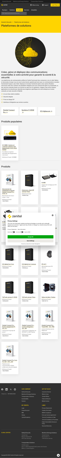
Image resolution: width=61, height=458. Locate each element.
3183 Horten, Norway (47, 438)
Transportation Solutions (37, 1)
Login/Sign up (55, 5)
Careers (24, 401)
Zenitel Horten (45, 435)
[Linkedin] (6, 389)
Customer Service (46, 391)
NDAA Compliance (46, 412)
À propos (4, 10)
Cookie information (47, 410)
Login (23, 408)
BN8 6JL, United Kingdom (28, 448)
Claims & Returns (46, 398)
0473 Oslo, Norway (26, 438)
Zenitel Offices (45, 396)
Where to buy (45, 394)
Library (23, 415)
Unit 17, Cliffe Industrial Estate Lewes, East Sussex (34, 446)
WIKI (23, 412)
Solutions (12, 10)
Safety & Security (26, 391)
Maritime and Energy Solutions (21, 1)
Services (26, 10)
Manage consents (58, 455)
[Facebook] (2, 389)
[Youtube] (15, 389)
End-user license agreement (49, 415)
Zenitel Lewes (25, 445)
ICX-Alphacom (45, 111)
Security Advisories (47, 426)
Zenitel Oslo (25, 435)
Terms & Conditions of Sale (49, 417)
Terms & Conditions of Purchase (50, 419)
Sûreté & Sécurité (6, 1)
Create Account (25, 410)
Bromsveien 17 (45, 436)
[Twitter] (11, 389)
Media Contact (45, 401)
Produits (19, 10)
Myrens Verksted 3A (27, 436)
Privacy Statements (47, 408)
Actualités (34, 10)
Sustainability (25, 398)
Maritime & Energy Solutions (29, 394)
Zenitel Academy (26, 417)
